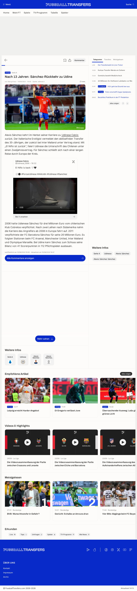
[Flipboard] (131, 550)
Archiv (6, 577)
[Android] (88, 550)
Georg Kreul (12, 81)
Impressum (8, 572)
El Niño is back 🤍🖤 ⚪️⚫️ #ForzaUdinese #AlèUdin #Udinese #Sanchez (41, 170)
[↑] (123, 103)
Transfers (107, 59)
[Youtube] (125, 550)
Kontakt (6, 568)
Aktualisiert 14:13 (127, 588)
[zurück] (6, 60)
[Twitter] (118, 550)
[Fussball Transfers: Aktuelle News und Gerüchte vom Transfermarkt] (68, 4)
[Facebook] (106, 550)
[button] (7, 4)
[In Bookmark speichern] (64, 60)
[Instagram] (112, 550)
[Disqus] (45, 308)
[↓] (127, 103)
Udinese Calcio (70, 135)
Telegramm (97, 59)
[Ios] (94, 550)
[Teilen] (69, 60)
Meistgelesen (118, 59)
